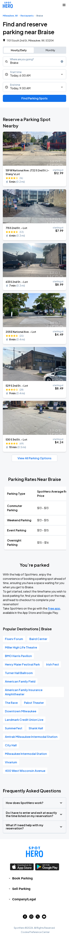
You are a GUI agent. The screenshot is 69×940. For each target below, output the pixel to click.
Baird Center (38, 639)
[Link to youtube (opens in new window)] (44, 917)
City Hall (11, 745)
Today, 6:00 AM (20, 75)
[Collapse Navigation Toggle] (64, 5)
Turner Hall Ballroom (19, 673)
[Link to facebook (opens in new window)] (25, 917)
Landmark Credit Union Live (24, 720)
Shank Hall (36, 728)
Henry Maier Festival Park (22, 664)
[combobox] (34, 61)
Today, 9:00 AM (20, 88)
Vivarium (11, 762)
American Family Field (20, 681)
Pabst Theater (34, 703)
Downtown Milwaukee (20, 711)
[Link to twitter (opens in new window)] (38, 917)
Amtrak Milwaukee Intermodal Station (31, 737)
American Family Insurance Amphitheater (23, 692)
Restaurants (27, 15)
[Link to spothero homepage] (34, 851)
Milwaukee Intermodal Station (26, 754)
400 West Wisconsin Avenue (25, 771)
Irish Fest (52, 664)
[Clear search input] (62, 61)
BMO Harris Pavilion (18, 656)
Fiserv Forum (14, 639)
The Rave (11, 703)
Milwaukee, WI (10, 15)
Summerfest (13, 728)
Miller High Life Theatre (21, 647)
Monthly (50, 50)
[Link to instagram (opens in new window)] (31, 917)
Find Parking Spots (34, 98)
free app (54, 608)
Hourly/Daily (19, 50)
